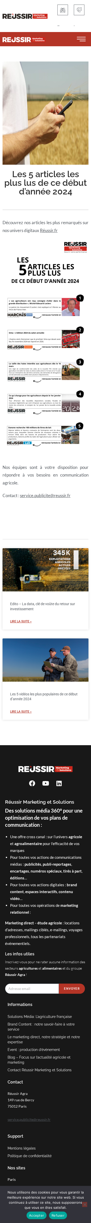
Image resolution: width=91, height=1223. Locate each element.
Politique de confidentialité (30, 1156)
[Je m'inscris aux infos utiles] (62, 10)
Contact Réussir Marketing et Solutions (40, 1070)
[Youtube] (45, 783)
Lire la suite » (21, 621)
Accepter (36, 1215)
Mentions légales (22, 1148)
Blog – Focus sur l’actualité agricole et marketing (39, 1059)
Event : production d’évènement (34, 1050)
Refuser (58, 1215)
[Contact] (79, 10)
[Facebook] (32, 783)
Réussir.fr (49, 230)
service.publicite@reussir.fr (45, 495)
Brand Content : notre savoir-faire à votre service (41, 1026)
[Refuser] (84, 1204)
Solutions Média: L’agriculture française (40, 1017)
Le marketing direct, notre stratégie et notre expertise (44, 1039)
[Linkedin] (59, 783)
